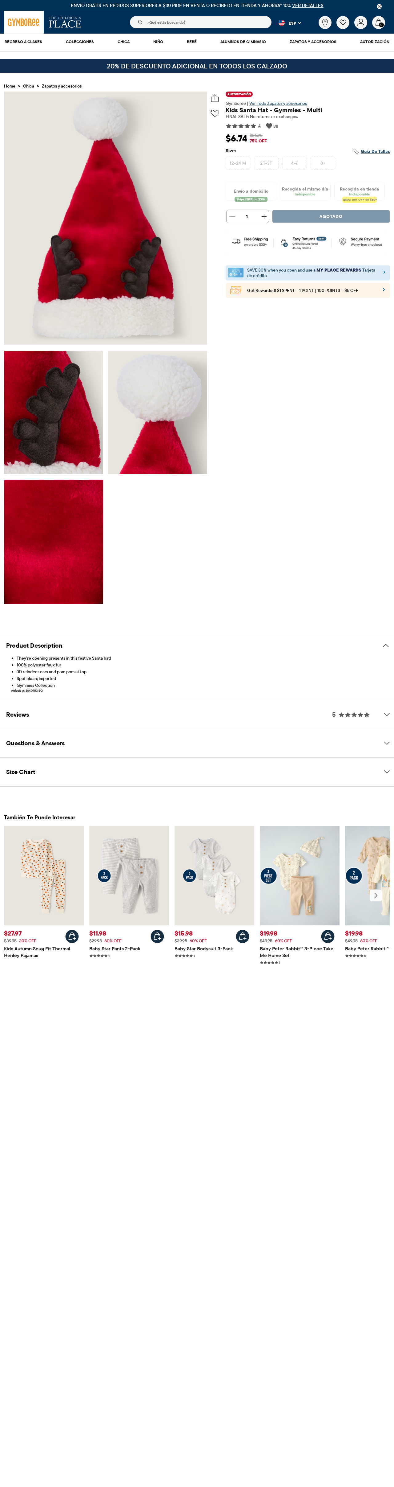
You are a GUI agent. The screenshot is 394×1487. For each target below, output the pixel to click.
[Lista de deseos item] (345, 27)
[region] (197, 5)
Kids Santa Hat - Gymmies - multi (274, 110)
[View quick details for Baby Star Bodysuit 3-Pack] (242, 936)
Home (9, 86)
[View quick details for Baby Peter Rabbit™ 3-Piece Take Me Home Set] (328, 936)
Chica (28, 86)
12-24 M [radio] (238, 163)
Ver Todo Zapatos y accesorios (278, 103)
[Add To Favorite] (215, 114)
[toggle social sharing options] (215, 98)
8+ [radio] (323, 163)
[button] (286, 22)
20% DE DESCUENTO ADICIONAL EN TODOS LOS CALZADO (197, 66)
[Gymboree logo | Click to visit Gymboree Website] (24, 22)
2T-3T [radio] (266, 163)
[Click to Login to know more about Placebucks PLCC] (384, 292)
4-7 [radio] (294, 163)
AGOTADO (331, 216)
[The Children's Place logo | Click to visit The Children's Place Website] (65, 22)
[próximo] (376, 895)
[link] (325, 22)
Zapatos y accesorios (62, 86)
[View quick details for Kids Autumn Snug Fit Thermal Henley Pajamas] (72, 936)
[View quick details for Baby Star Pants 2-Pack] (157, 936)
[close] (379, 6)
